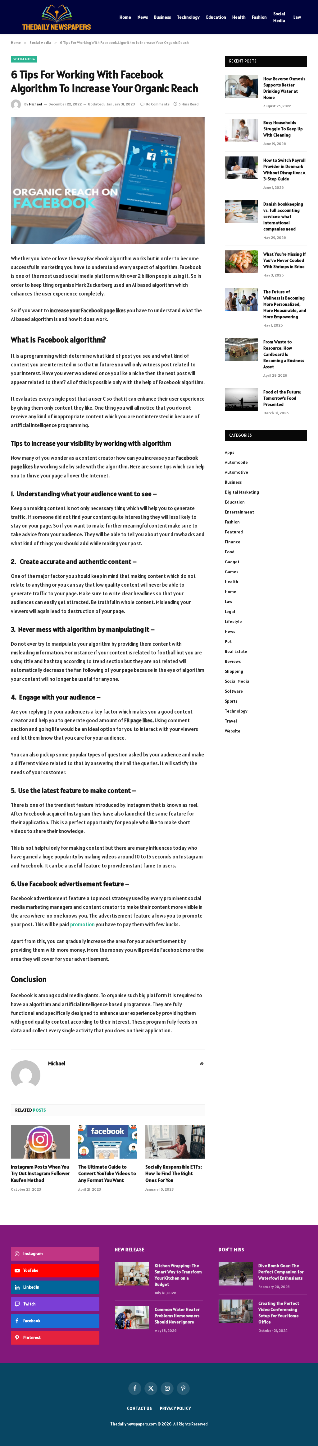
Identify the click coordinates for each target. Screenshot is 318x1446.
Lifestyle (233, 621)
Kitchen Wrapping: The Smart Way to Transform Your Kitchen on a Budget (178, 1275)
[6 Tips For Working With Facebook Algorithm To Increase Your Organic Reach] (108, 180)
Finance (232, 542)
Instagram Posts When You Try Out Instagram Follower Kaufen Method (40, 1173)
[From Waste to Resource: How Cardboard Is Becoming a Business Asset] (241, 349)
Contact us (139, 1408)
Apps (229, 452)
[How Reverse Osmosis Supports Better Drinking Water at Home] (241, 86)
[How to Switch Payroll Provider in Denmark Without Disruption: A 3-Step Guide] (241, 167)
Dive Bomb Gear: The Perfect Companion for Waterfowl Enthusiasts (280, 1272)
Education (216, 17)
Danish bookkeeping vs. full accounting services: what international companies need (283, 216)
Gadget (232, 562)
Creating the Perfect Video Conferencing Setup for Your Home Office (278, 1312)
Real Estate (236, 651)
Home (125, 17)
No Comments (158, 104)
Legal (230, 611)
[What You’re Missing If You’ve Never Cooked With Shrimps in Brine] (241, 261)
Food (229, 552)
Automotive (236, 472)
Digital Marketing (242, 492)
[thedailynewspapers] (57, 17)
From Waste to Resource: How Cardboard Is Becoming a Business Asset (283, 354)
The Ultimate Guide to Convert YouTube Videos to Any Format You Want (107, 1173)
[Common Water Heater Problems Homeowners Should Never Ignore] (132, 1317)
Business (162, 17)
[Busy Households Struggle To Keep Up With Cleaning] (241, 130)
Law (297, 17)
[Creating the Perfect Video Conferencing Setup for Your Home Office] (236, 1311)
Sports (231, 701)
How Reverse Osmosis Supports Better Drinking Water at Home (284, 88)
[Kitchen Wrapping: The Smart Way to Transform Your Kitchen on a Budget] (132, 1274)
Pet (228, 641)
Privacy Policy (175, 1408)
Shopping (234, 671)
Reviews (233, 661)
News (143, 17)
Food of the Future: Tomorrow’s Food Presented (282, 398)
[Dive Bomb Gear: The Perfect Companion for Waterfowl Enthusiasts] (236, 1274)
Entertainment (239, 512)
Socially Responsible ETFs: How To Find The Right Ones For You (173, 1173)
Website (232, 731)
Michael (35, 104)
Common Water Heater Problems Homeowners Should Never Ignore (177, 1316)
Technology (188, 17)
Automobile (236, 462)
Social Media (279, 17)
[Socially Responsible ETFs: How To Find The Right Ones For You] (175, 1141)
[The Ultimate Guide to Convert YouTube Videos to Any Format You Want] (108, 1141)
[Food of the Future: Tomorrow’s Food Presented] (241, 399)
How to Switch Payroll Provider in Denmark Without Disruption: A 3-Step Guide (284, 169)
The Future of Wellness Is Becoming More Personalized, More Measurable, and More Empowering (284, 304)
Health (239, 17)
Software (234, 691)
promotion (82, 924)
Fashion (259, 17)
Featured (234, 532)
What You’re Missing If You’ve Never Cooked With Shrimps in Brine (284, 260)
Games (231, 571)
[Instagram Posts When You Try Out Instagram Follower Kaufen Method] (40, 1141)
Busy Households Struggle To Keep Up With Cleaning (283, 129)
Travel (231, 721)
